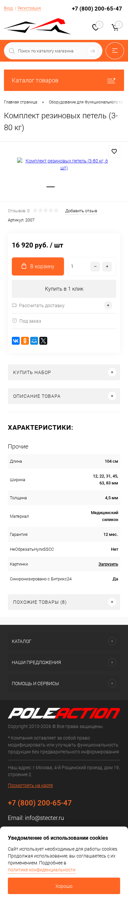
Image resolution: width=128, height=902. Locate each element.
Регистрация (29, 8)
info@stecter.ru (44, 817)
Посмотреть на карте (30, 785)
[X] (43, 341)
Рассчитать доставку (42, 305)
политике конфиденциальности (41, 869)
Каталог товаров (35, 80)
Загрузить (108, 564)
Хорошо (64, 886)
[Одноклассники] (25, 341)
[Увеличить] (64, 164)
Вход (8, 8)
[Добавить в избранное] (114, 152)
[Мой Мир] (34, 341)
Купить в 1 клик (64, 289)
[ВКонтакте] (16, 341)
